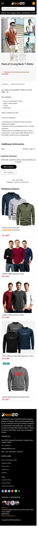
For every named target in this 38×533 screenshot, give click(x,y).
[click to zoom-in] (18, 35)
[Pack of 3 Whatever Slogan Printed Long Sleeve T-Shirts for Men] (18, 337)
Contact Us (5, 469)
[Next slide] (32, 35)
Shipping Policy (6, 463)
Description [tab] (5, 84)
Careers (3, 472)
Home (3, 17)
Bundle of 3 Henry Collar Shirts (10, 227)
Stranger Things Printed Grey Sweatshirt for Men (15, 397)
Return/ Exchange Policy (9, 460)
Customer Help (6, 480)
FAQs (3, 477)
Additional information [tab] (18, 84)
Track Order (5, 466)
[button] (33, 3)
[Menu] (4, 3)
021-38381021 (6, 445)
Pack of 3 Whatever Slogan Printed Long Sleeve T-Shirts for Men (18, 356)
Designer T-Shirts (16, 17)
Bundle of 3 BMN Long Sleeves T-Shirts (13, 274)
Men (8, 17)
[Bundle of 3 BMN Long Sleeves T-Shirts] (18, 255)
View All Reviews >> (8, 516)
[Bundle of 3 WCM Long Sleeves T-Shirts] (18, 296)
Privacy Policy (5, 483)
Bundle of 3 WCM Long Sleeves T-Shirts (13, 315)
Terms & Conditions (7, 486)
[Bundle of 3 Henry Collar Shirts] (18, 209)
